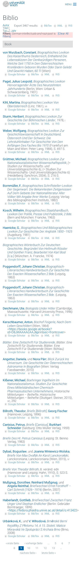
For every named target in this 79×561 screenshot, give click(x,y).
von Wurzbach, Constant (19, 52)
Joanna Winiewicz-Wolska (51, 451)
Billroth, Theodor (14, 411)
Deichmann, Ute (13, 308)
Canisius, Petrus (14, 424)
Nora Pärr (39, 359)
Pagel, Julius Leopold (17, 81)
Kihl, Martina (11, 102)
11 (36, 548)
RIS (70, 25)
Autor (6, 25)
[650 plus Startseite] (39, 4)
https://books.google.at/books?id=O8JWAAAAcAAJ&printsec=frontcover (35, 330)
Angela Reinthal (18, 486)
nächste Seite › (28, 552)
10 (28, 548)
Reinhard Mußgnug (44, 482)
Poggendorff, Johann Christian (24, 266)
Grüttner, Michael (14, 159)
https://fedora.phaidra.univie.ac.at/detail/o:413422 (43, 510)
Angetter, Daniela (14, 359)
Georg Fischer (57, 411)
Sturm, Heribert (13, 116)
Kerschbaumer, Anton (18, 322)
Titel (5, 28)
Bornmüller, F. (12, 185)
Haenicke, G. (11, 228)
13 (53, 548)
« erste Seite (12, 543)
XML (59, 25)
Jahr (13, 30)
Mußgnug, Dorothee (16, 482)
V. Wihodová (37, 521)
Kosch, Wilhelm (13, 210)
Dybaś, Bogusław (15, 451)
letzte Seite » (49, 552)
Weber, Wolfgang (14, 130)
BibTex (48, 25)
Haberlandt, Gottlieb (17, 500)
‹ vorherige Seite (33, 543)
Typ (5, 30)
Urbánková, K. (12, 521)
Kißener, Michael (14, 380)
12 (45, 548)
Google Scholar (16, 74)
